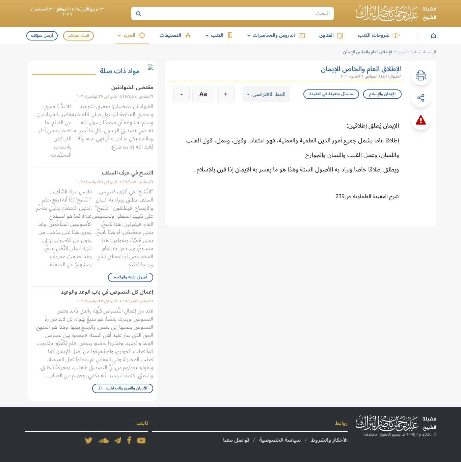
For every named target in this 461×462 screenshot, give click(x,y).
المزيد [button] (125, 35)
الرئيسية (429, 52)
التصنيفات (170, 35)
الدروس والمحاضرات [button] (270, 35)
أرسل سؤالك (42, 35)
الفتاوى (326, 35)
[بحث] (138, 13)
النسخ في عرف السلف (127, 173)
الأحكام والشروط (329, 440)
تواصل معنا (236, 440)
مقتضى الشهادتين (132, 87)
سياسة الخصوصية (280, 440)
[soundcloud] (103, 440)
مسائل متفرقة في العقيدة (331, 94)
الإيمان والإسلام (382, 94)
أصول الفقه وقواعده (130, 277)
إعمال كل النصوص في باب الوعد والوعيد (107, 292)
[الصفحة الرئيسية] (396, 13)
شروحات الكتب (373, 35)
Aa (203, 94)
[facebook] (129, 440)
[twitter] (89, 440)
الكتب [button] (213, 35)
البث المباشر (78, 35)
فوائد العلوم (407, 52)
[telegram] (117, 440)
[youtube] (141, 440)
